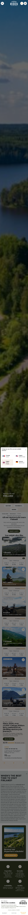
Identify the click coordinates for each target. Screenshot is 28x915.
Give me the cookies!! (23, 913)
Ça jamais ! (4, 913)
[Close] (26, 450)
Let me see (14, 913)
